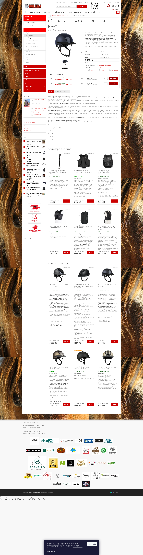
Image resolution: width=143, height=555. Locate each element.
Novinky (47, 12)
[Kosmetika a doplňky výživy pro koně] (73, 450)
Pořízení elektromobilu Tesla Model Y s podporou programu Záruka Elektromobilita (34, 427)
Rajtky (28, 33)
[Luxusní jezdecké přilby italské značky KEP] (34, 440)
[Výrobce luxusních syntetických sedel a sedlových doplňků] (88, 440)
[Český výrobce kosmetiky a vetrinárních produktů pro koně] (96, 450)
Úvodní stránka (25, 12)
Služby (27, 83)
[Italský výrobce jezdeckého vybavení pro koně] (37, 463)
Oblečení (29, 52)
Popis (50, 91)
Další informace (78, 547)
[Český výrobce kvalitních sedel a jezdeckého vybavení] (49, 440)
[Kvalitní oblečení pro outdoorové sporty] (108, 440)
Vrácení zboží (90, 12)
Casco (100, 63)
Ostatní (28, 62)
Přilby (29, 38)
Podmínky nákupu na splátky (31, 431)
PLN (118, 9)
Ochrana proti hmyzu (32, 70)
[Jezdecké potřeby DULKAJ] (32, 6)
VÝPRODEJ (28, 19)
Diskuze (66, 91)
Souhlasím (92, 544)
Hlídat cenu (114, 70)
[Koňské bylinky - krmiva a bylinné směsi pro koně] (67, 484)
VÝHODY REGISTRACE (74, 12)
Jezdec (27, 30)
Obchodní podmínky (31, 423)
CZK (113, 9)
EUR (116, 9)
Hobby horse (29, 16)
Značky (27, 90)
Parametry (58, 91)
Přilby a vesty (30, 35)
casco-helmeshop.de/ (105, 65)
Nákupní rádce (34, 12)
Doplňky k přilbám (33, 41)
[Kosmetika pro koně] (86, 450)
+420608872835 (38, 115)
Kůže (25, 126)
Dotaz (102, 70)
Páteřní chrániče (31, 43)
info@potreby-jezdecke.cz (39, 100)
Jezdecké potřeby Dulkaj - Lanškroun (40, 111)
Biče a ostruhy (30, 54)
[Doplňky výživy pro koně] (62, 463)
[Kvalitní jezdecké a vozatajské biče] (103, 450)
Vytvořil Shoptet (115, 492)
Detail (66, 201)
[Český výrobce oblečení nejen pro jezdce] (33, 450)
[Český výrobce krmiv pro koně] (112, 450)
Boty (27, 57)
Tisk (91, 70)
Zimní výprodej (30, 22)
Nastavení (51, 551)
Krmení (27, 77)
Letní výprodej (30, 25)
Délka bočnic (28, 130)
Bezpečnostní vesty (32, 46)
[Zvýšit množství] (107, 78)
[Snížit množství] (107, 79)
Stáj (26, 80)
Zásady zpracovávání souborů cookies (34, 433)
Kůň (26, 67)
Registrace (116, 2)
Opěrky (26, 128)
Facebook (36, 106)
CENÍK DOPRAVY (59, 12)
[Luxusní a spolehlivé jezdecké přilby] (99, 440)
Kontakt (102, 12)
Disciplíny (28, 73)
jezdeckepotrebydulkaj (40, 108)
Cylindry (29, 49)
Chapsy (28, 59)
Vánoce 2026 (29, 86)
